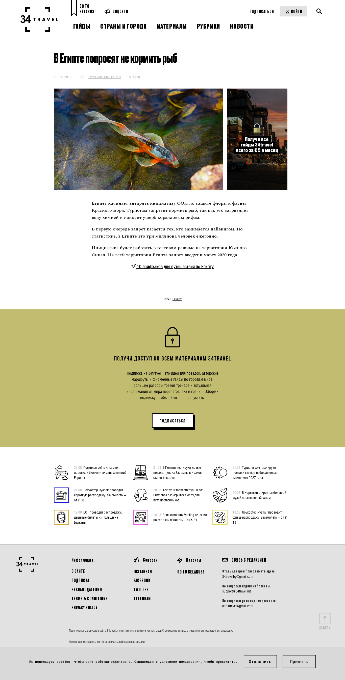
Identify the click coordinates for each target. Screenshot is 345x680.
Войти (296, 11)
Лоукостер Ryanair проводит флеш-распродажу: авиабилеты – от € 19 (260, 517)
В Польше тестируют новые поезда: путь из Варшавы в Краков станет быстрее (177, 472)
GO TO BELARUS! (190, 572)
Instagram (143, 571)
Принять (299, 661)
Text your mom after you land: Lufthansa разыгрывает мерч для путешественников (178, 495)
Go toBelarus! (88, 9)
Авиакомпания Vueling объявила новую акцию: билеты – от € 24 (180, 517)
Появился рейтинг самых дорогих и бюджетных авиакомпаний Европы (100, 472)
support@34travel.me (236, 591)
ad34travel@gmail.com (237, 606)
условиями (168, 662)
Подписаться (262, 11)
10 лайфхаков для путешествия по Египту (175, 266)
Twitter (141, 589)
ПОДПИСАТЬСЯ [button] (173, 420)
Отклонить (260, 661)
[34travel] (39, 19)
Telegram (142, 598)
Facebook (142, 580)
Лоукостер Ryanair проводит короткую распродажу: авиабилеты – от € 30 (100, 495)
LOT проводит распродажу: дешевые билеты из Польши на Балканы (98, 517)
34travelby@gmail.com (237, 577)
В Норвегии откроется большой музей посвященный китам (259, 495)
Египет (99, 203)
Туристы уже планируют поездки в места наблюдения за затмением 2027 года (255, 472)
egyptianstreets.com (104, 77)
